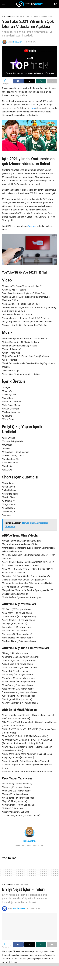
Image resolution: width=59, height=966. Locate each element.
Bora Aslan (17, 42)
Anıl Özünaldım (19, 908)
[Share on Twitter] (29, 81)
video (32, 108)
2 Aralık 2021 (31, 42)
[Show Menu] (3, 4)
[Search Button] (55, 4)
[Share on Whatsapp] (41, 81)
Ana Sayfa (6, 16)
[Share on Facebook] (18, 81)
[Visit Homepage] (29, 4)
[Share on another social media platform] (52, 81)
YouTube (32, 226)
